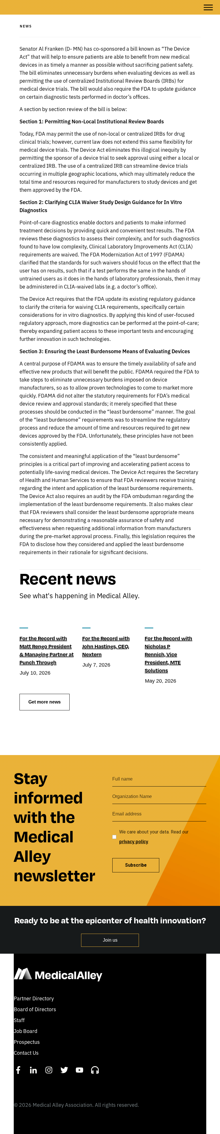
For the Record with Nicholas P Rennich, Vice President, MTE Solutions (168, 654)
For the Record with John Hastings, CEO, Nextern (106, 646)
